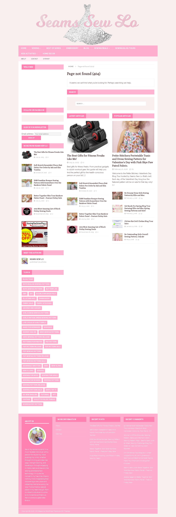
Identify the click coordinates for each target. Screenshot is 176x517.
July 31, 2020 (85, 206)
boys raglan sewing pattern (36, 284)
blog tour (28, 279)
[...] (113, 185)
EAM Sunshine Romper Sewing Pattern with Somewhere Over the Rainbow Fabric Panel (93, 201)
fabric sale (28, 303)
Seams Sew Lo (37, 259)
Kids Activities (28, 54)
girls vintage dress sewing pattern (39, 318)
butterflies (51, 289)
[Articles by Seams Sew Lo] (25, 263)
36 (141, 226)
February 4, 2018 (131, 198)
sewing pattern (51, 380)
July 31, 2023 (74, 162)
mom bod (48, 327)
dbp (24, 294)
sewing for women (31, 380)
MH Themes (65, 511)
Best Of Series (53, 48)
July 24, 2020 (85, 219)
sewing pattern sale (32, 390)
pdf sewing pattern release (36, 356)
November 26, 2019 (87, 232)
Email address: (28, 134)
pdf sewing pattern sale (34, 361)
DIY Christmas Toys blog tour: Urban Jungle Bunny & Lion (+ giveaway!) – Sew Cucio (137, 455)
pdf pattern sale (53, 346)
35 (138, 239)
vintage (26, 399)
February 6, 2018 (121, 169)
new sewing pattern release (36, 337)
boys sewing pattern (32, 289)
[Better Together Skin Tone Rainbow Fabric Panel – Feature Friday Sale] (72, 216)
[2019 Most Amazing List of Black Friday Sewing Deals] (72, 229)
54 (142, 198)
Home (23, 48)
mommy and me (29, 332)
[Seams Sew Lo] (88, 44)
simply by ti (51, 390)
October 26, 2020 (86, 191)
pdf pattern (51, 342)
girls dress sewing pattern (36, 313)
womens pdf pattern (32, 404)
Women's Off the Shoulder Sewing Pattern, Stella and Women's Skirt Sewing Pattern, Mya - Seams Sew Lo (138, 438)
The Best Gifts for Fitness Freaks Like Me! (105, 426)
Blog (86, 48)
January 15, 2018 (131, 226)
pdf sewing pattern (32, 351)
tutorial (45, 395)
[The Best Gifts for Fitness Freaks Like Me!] (88, 137)
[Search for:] (110, 103)
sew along (56, 366)
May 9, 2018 (130, 239)
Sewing (35, 48)
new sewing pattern (49, 332)
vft (54, 395)
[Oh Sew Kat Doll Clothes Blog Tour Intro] (117, 224)
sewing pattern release (34, 385)
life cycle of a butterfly (34, 322)
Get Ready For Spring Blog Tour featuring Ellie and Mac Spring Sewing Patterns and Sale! (137, 208)
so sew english (30, 395)
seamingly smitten (31, 366)
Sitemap (46, 59)
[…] (84, 175)
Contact (34, 59)
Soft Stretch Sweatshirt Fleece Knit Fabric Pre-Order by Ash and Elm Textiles (93, 185)
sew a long (28, 371)
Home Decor (49, 54)
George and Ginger (32, 308)
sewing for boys (30, 375)
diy (31, 294)
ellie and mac (29, 298)
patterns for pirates (32, 342)
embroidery (44, 298)
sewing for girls (49, 375)
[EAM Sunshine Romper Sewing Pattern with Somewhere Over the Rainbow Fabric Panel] (72, 201)
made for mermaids (31, 327)
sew (46, 366)
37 (141, 213)
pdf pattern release (32, 346)
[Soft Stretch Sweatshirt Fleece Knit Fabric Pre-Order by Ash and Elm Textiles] (72, 186)
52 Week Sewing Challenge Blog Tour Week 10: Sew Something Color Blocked (138, 446)
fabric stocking (44, 303)
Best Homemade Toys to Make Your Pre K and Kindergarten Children (138, 460)
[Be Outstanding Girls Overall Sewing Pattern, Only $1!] (117, 237)
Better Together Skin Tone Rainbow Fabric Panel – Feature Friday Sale (138, 470)
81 (133, 169)
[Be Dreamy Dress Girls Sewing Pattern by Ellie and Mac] (117, 196)
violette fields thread (44, 399)
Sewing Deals (101, 48)
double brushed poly (46, 294)
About (23, 59)
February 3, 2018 (131, 213)
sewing (40, 371)
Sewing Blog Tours (125, 48)
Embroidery (72, 48)
